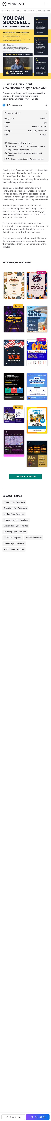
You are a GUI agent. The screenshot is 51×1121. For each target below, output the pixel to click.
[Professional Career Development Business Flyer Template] (14, 386)
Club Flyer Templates (12, 538)
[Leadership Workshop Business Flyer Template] (37, 386)
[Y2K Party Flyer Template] (14, 443)
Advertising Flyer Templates (15, 508)
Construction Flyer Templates (16, 526)
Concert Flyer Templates (14, 543)
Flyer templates (29, 11)
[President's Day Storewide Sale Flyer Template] (14, 353)
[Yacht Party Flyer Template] (37, 319)
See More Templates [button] (25, 476)
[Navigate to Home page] (13, 4)
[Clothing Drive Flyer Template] (14, 285)
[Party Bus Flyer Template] (14, 319)
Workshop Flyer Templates (15, 532)
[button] (13, 1117)
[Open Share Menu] (46, 105)
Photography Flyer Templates (16, 520)
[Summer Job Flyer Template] (37, 420)
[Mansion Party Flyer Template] (37, 454)
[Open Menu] (46, 4)
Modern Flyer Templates (14, 514)
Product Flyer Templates (14, 549)
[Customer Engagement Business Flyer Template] (14, 415)
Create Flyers (14, 11)
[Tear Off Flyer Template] (37, 353)
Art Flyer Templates (34, 538)
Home (3, 11)
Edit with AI (40, 1117)
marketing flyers (44, 11)
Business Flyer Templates (14, 502)
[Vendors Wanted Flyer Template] (37, 285)
